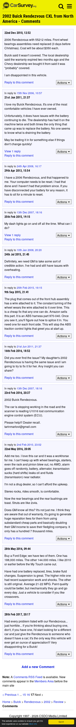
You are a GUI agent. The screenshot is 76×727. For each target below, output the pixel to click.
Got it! (61, 721)
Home (6, 702)
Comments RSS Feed (27, 677)
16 (28, 694)
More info (33, 723)
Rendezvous (32, 702)
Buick (17, 702)
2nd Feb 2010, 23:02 (29, 444)
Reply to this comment (18, 82)
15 (24, 694)
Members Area (44, 681)
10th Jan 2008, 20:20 (29, 250)
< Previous (9, 694)
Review (58, 702)
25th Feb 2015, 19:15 (29, 287)
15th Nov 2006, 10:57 (29, 93)
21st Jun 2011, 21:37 (29, 346)
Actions (62, 82)
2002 (47, 702)
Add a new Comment (38, 666)
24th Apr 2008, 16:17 (29, 166)
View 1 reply (12, 151)
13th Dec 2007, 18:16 (29, 212)
